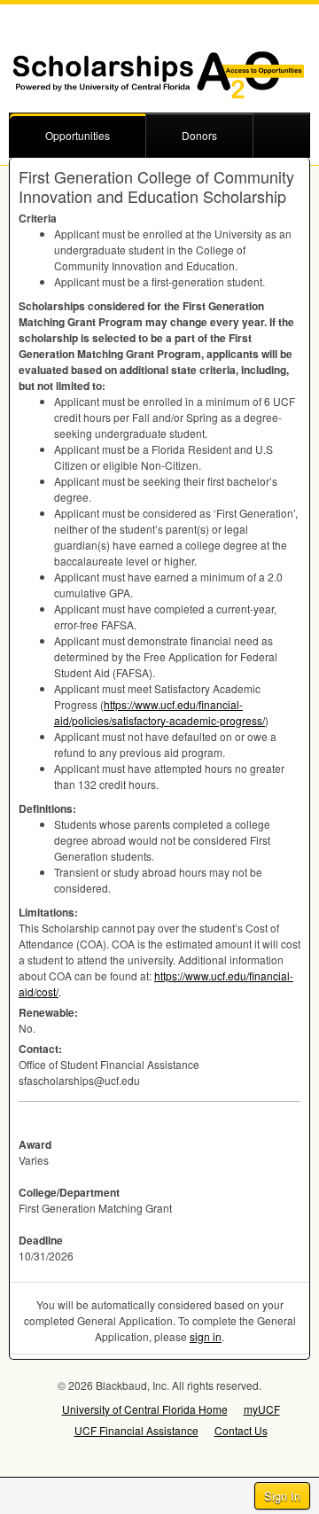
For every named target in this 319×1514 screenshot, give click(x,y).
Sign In (282, 1495)
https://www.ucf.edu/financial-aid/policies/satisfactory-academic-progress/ (159, 712)
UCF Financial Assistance (136, 1430)
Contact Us (241, 1430)
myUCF (262, 1408)
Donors (199, 135)
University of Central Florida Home (145, 1408)
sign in (206, 1336)
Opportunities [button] (77, 135)
